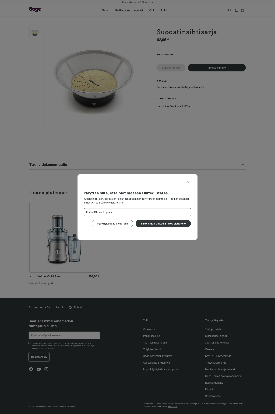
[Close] (188, 182)
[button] (163, 223)
